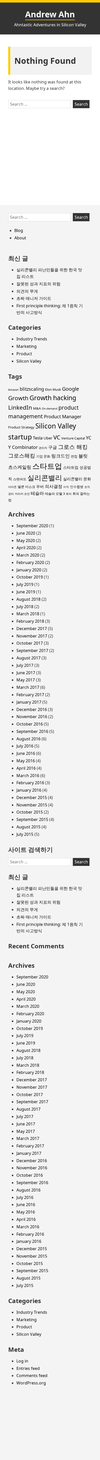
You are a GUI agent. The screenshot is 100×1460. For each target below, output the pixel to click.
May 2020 (25, 540)
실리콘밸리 (44, 477)
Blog (18, 230)
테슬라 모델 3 (55, 493)
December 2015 (31, 797)
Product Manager (62, 416)
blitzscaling (32, 389)
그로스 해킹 (73, 447)
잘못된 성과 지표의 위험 (38, 284)
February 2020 (30, 562)
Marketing (26, 346)
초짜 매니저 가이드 (33, 298)
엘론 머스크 (26, 486)
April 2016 (26, 768)
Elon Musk (53, 389)
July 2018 (24, 606)
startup (20, 436)
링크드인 (60, 456)
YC (88, 438)
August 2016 (28, 739)
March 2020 (27, 555)
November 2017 (31, 636)
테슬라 (37, 493)
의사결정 (53, 486)
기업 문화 (43, 456)
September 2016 (32, 731)
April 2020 (26, 547)
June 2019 (25, 592)
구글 (52, 447)
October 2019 (29, 577)
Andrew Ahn (50, 14)
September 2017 (32, 650)
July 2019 (24, 584)
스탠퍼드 (19, 479)
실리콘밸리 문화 (77, 478)
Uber (48, 437)
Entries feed (28, 1368)
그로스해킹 (21, 455)
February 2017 (30, 694)
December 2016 (31, 709)
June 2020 (25, 533)
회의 (69, 494)
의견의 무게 (27, 291)
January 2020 (28, 570)
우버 (40, 486)
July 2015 (24, 834)
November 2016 (31, 716)
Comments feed (31, 1375)
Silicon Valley (28, 361)
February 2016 (30, 783)
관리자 (43, 448)
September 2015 (32, 819)
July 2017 (24, 665)
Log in (22, 1361)
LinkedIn (20, 407)
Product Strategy (21, 427)
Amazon (13, 389)
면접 (74, 456)
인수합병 (76, 486)
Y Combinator (23, 447)
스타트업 (47, 466)
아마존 (12, 487)
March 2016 (27, 775)
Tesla (38, 438)
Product (24, 354)
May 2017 (25, 680)
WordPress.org (31, 1383)
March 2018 (27, 614)
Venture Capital (73, 438)
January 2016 (28, 790)
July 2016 (24, 746)
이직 (66, 487)
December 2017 (31, 628)
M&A (37, 408)
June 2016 (25, 753)
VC (56, 437)
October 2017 (29, 643)
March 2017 (27, 687)
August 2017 (28, 658)
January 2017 (28, 702)
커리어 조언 (22, 494)
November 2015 (31, 805)
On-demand (49, 408)
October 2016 (29, 724)
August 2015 (28, 827)
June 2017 (25, 673)
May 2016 (25, 761)
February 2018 (30, 621)
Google (70, 388)
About (20, 238)
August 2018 (28, 599)
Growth (18, 398)
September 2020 (32, 526)
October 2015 (29, 812)
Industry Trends (31, 339)
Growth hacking (52, 397)
